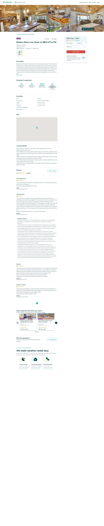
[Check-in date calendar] (67, 43)
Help (90, 2)
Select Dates (76, 51)
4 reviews (77, 40)
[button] (76, 46)
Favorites (94, 2)
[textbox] (23, 2)
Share (55, 39)
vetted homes (24, 368)
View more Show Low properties (26, 34)
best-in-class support (48, 368)
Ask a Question (52, 339)
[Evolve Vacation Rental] (7, 3)
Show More (19, 75)
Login (98, 2)
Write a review (52, 171)
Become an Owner (83, 2)
